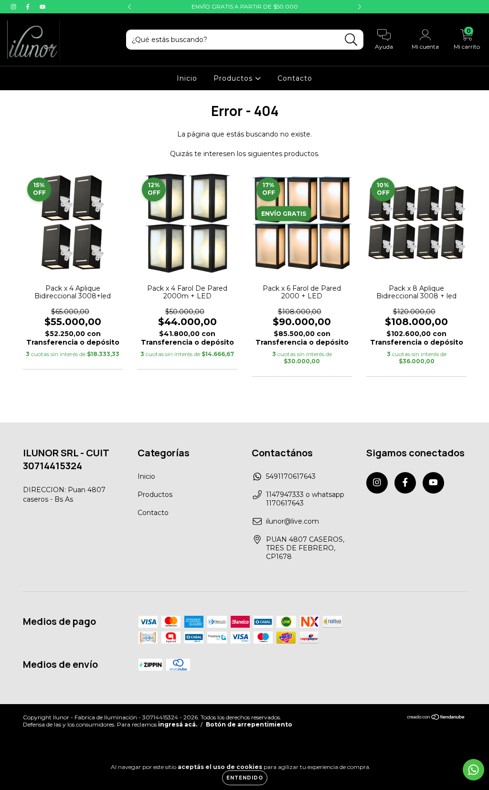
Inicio (187, 78)
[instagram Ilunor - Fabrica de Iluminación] (14, 6)
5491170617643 (291, 476)
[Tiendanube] (436, 718)
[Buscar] (351, 40)
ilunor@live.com (292, 521)
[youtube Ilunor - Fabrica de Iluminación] (42, 6)
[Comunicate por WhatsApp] (473, 769)
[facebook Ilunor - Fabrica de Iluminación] (28, 6)
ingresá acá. (177, 724)
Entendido (244, 778)
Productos (234, 78)
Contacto (294, 78)
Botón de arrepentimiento (249, 724)
